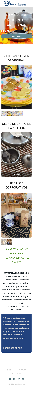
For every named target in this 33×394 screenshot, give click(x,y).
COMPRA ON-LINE (16, 36)
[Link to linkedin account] (23, 379)
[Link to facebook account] (2, 31)
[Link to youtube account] (10, 31)
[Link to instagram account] (5, 31)
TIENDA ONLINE (16, 374)
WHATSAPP (22, 370)
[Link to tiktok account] (19, 379)
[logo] (14, 3)
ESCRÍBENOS (11, 370)
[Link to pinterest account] (8, 31)
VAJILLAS (11, 56)
